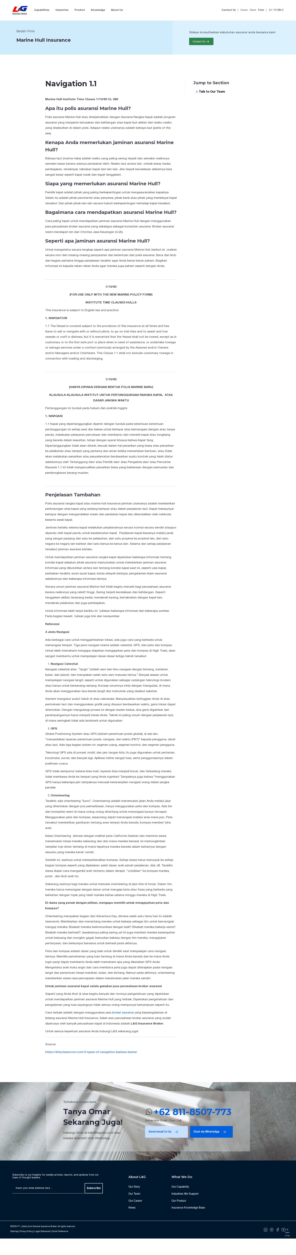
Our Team (134, 1193)
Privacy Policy (26, 1231)
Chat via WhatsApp (206, 1132)
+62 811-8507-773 (192, 1111)
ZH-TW (273, 10)
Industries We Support (184, 1193)
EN (279, 10)
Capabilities (42, 10)
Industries (62, 10)
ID (282, 10)
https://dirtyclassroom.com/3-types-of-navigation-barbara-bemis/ (91, 1052)
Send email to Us (160, 1132)
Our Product (178, 1201)
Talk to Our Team (212, 91)
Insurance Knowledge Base (188, 1207)
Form (261, 10)
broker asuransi (123, 1012)
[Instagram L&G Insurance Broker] (271, 1230)
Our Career (135, 1201)
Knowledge (98, 10)
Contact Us (229, 10)
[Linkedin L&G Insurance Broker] (265, 1230)
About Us (117, 10)
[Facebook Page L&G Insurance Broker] (277, 1230)
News (253, 10)
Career (244, 10)
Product (80, 10)
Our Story (134, 1186)
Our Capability (180, 1186)
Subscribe (94, 1188)
